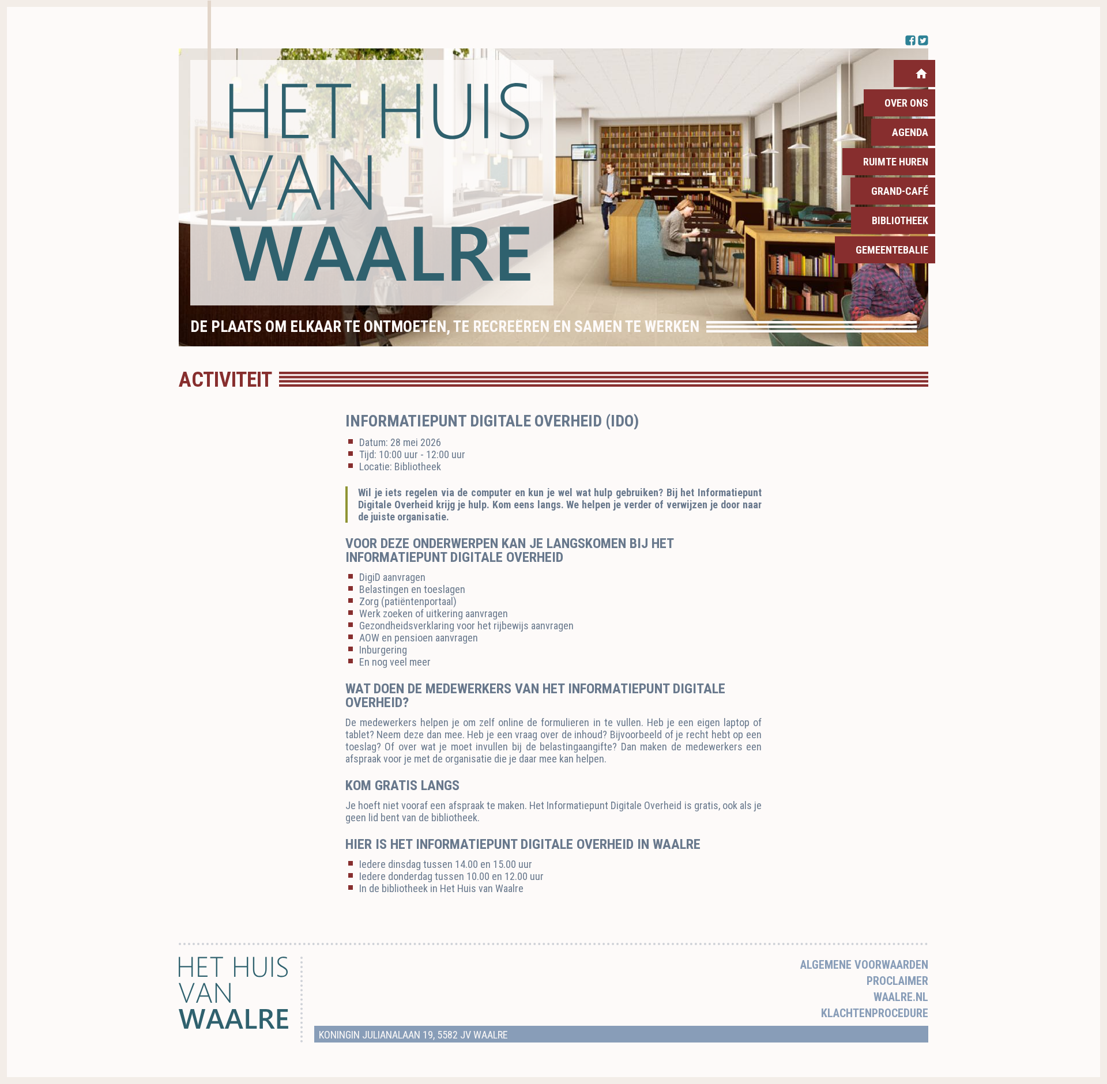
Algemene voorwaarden (864, 965)
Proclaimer (897, 981)
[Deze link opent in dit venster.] (372, 182)
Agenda (910, 132)
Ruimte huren (895, 162)
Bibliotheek (900, 220)
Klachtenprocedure (874, 1013)
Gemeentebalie (892, 250)
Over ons (906, 103)
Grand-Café (899, 191)
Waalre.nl (900, 997)
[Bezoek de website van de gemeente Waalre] (233, 1025)
